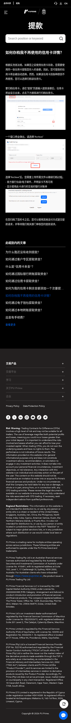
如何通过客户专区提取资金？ (24, 259)
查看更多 (10, 324)
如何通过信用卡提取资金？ (22, 281)
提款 (35, 26)
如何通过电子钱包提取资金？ (24, 303)
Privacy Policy (12, 406)
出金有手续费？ (15, 318)
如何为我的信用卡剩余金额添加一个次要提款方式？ (35, 288)
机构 (18, 3)
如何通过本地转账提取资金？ (24, 310)
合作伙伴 (7, 3)
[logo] (37, 12)
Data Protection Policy (34, 406)
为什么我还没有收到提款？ (22, 252)
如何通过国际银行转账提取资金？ (27, 274)
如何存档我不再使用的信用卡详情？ (28, 296)
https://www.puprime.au (28, 576)
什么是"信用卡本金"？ (20, 267)
